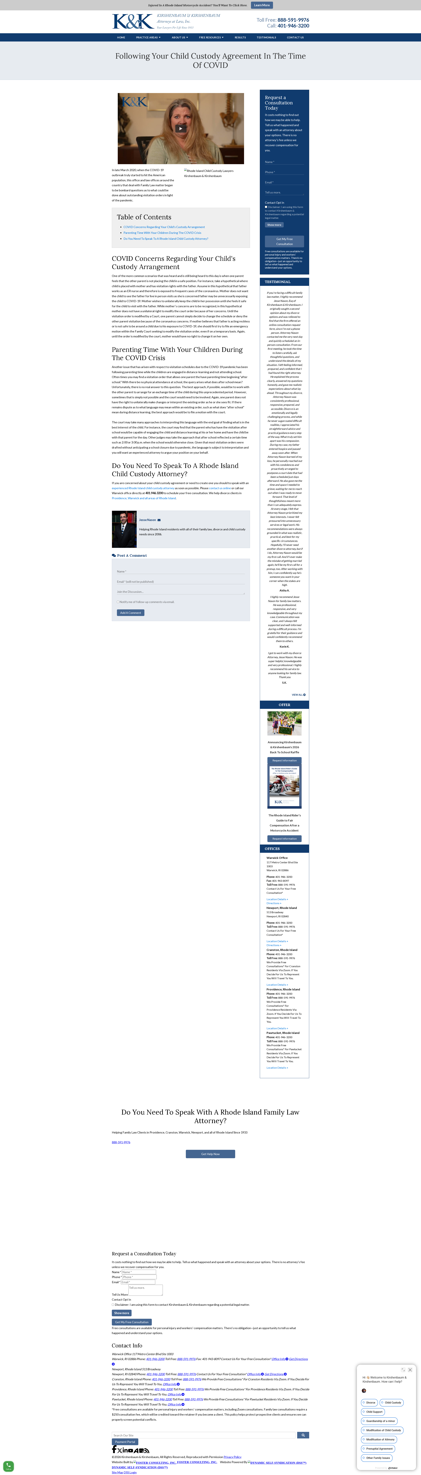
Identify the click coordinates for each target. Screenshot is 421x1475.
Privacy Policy (232, 1457)
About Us (178, 37)
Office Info (278, 1359)
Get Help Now (210, 1154)
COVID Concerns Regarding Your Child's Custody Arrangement (164, 227)
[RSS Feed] (146, 1452)
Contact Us (295, 37)
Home (121, 37)
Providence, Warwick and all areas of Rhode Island (144, 498)
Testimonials (266, 37)
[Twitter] (120, 1452)
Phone (117, 1277)
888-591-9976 (293, 20)
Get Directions (274, 1374)
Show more (274, 224)
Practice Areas (147, 37)
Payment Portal (125, 1442)
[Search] (303, 1435)
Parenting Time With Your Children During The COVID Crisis (162, 232)
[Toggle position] (403, 1369)
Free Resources (210, 37)
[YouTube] (131, 1452)
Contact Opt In (274, 202)
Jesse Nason (147, 520)
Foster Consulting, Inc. (196, 1462)
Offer (284, 704)
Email (116, 1282)
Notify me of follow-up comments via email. (146, 602)
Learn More (262, 5)
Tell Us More (120, 1294)
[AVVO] (136, 1452)
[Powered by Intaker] (393, 1468)
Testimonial (277, 281)
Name (116, 1272)
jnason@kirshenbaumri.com (160, 520)
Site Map (117, 1472)
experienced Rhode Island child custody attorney (143, 488)
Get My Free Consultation (284, 241)
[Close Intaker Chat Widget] (410, 1369)
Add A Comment (130, 613)
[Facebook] (114, 1452)
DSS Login (130, 1472)
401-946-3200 (293, 25)
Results (240, 37)
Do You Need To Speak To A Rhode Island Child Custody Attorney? (166, 238)
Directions (273, 903)
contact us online (220, 488)
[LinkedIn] (125, 1452)
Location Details (276, 899)
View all (297, 694)
